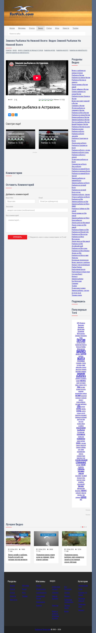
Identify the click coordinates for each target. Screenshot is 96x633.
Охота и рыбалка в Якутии (81, 122)
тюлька (79, 478)
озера (83, 407)
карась (83, 380)
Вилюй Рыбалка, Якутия (80, 124)
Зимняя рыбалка (77, 279)
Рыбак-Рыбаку (77, 267)
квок (77, 385)
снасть (81, 454)
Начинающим (83, 586)
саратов (83, 445)
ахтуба (83, 343)
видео (80, 350)
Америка (81, 325)
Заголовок (9, 206)
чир (83, 495)
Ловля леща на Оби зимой (81, 241)
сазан (78, 445)
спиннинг (81, 462)
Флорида (83, 336)
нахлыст (78, 398)
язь (81, 499)
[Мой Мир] (16, 114)
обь (79, 406)
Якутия (81, 340)
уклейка (81, 482)
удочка (79, 480)
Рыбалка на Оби (77, 199)
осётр (84, 411)
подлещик (80, 432)
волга (81, 358)
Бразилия (81, 331)
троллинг (78, 476)
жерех (84, 369)
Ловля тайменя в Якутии (80, 89)
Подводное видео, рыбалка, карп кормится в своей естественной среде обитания (74, 558)
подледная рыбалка (81, 428)
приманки (81, 438)
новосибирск (80, 402)
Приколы (75, 258)
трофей (84, 476)
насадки (84, 396)
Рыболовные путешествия (81, 272)
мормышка (79, 393)
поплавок (81, 434)
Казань (38, 586)
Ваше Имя (9, 198)
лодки (78, 389)
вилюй (83, 354)
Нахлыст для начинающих (81, 265)
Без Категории (77, 281)
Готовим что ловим (82, 594)
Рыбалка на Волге (78, 131)
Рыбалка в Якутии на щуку (81, 127)
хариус (84, 490)
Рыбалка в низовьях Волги (81, 171)
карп (78, 383)
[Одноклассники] (12, 114)
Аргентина (81, 329)
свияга (78, 447)
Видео (40, 28)
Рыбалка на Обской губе (80, 232)
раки (78, 441)
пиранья (78, 417)
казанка (83, 378)
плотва (82, 419)
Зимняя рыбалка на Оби (80, 202)
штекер (78, 497)
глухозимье (81, 361)
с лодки (83, 443)
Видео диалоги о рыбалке (81, 262)
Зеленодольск (41, 593)
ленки (81, 385)
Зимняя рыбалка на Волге (81, 183)
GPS (78, 323)
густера (79, 365)
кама (77, 381)
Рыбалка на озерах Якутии (81, 115)
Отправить (17, 237)
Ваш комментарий (12, 215)
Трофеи (75, 28)
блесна (78, 347)
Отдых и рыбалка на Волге (81, 197)
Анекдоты (13, 600)
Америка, (81, 327)
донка (84, 367)
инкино (78, 378)
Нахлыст (75, 276)
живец (84, 371)
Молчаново (81, 334)
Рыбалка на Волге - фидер (81, 195)
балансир (78, 345)
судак (83, 464)
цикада (78, 493)
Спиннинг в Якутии (78, 106)
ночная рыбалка (81, 404)
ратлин (82, 441)
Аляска (82, 323)
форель (77, 491)
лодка (83, 387)
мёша (85, 393)
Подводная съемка (78, 288)
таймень (81, 469)
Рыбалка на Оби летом (79, 234)
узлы (83, 480)
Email (41, 198)
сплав (78, 465)
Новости (66, 28)
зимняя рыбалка (81, 375)
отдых (79, 413)
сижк (82, 449)
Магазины (22, 28)
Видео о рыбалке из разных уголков (55, 614)
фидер (81, 486)
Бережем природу (81, 600)
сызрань (81, 467)
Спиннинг (75, 283)
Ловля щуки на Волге (79, 143)
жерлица (78, 371)
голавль (78, 363)
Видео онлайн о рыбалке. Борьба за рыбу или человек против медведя (17, 557)
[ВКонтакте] (9, 114)
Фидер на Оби (76, 253)
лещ (79, 387)
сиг (79, 449)
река (78, 443)
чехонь (79, 495)
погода (81, 422)
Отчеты (32, 28)
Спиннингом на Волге (79, 164)
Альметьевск (41, 589)
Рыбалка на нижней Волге (81, 169)
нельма (83, 398)
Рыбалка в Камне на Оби (80, 230)
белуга (84, 345)
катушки (82, 383)
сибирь (83, 447)
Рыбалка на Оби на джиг (80, 255)
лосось (83, 389)
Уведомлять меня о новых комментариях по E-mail (48, 237)
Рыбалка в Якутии (78, 75)
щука (83, 497)
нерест (81, 400)
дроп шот (79, 369)
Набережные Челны (40, 597)
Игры (57, 28)
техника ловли (81, 472)
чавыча (83, 493)
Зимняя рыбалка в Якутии (80, 120)
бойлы (83, 347)
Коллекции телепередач (80, 260)
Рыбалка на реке (77, 129)
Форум (12, 28)
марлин (80, 391)
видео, (78, 354)
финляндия (81, 488)
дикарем (79, 367)
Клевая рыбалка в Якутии (80, 117)
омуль (83, 409)
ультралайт (81, 484)
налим (78, 395)
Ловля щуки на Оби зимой (81, 223)
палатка (78, 415)
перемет (84, 415)
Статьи (49, 28)
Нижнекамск (40, 602)
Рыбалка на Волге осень (80, 152)
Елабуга (39, 605)
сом (83, 458)
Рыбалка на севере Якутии (81, 78)
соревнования (81, 460)
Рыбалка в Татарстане (42, 629)
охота (83, 413)
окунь (78, 408)
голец (84, 363)
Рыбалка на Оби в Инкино (80, 251)
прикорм (81, 437)
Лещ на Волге (76, 166)
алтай (79, 343)
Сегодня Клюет (77, 274)
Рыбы (80, 589)
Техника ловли (77, 295)
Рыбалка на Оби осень (79, 248)
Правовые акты (81, 605)
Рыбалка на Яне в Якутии (80, 113)
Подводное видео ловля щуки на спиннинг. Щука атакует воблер (45, 557)
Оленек (77, 336)
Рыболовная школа (78, 269)
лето (85, 385)
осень (78, 411)
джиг (83, 365)
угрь (83, 478)
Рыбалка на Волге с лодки (81, 150)
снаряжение (81, 452)
